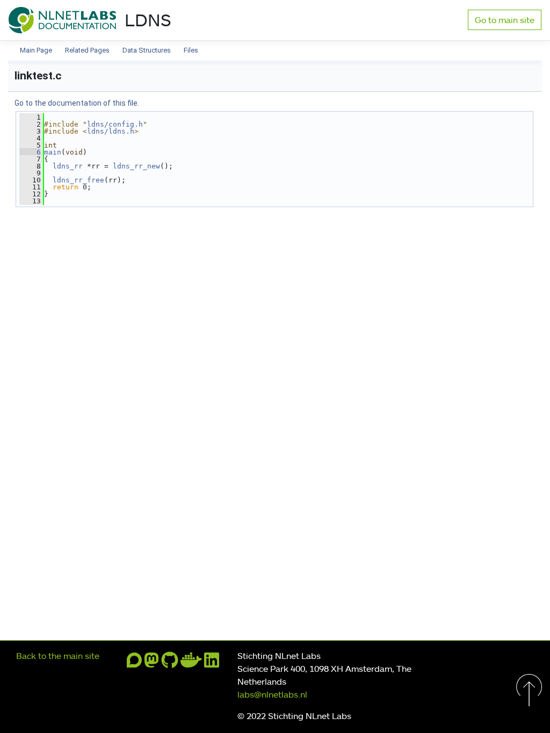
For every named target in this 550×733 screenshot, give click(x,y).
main (52, 152)
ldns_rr (68, 166)
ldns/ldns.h (110, 131)
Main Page (36, 50)
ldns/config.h (115, 124)
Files (191, 50)
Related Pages (87, 50)
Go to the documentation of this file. (77, 103)
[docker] (191, 663)
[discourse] (134, 663)
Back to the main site (57, 655)
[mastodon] (151, 663)
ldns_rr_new (136, 166)
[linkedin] (211, 663)
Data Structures (146, 50)
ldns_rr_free (78, 180)
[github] (169, 663)
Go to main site (504, 19)
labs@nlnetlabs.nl (272, 694)
